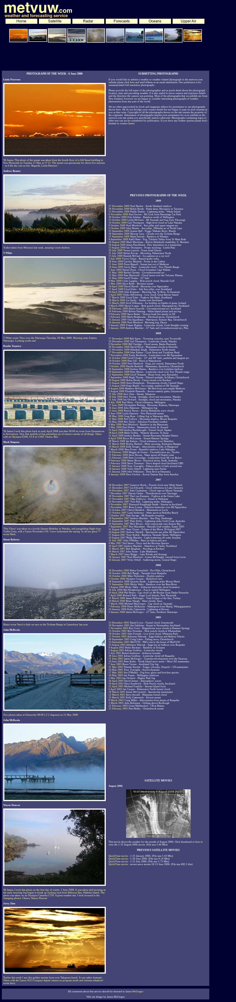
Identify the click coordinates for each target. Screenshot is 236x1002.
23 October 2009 (118, 219)
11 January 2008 (118, 471)
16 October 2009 (118, 222)
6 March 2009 (116, 305)
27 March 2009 (117, 297)
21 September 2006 (119, 584)
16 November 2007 (119, 501)
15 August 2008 (117, 385)
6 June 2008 (115, 413)
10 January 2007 (118, 559)
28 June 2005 (116, 655)
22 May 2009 (116, 275)
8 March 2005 (116, 700)
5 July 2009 (115, 258)
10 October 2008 (118, 363)
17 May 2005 (116, 672)
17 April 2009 (116, 289)
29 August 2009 (117, 242)
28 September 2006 (119, 581)
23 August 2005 (117, 644)
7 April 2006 (115, 595)
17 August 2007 (117, 534)
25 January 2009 (118, 319)
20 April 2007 (116, 546)
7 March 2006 (116, 603)
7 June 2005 (115, 664)
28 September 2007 (119, 518)
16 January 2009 (118, 322)
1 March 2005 (116, 703)
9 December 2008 (118, 344)
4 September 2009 (118, 239)
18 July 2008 (116, 396)
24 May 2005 (116, 669)
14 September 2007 (119, 523)
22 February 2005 (118, 705)
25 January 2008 (118, 466)
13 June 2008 (116, 410)
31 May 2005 (116, 667)
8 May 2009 (115, 280)
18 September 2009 (119, 233)
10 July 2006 (116, 589)
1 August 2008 (116, 391)
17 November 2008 (119, 352)
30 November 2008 (119, 346)
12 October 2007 (118, 512)
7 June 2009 (115, 269)
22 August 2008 (117, 382)
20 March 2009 (117, 300)
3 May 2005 (115, 678)
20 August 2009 (117, 244)
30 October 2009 (118, 217)
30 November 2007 (119, 496)
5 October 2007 (117, 515)
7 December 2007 (118, 493)
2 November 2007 (118, 507)
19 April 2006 (116, 592)
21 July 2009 (116, 253)
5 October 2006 (117, 578)
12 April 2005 (116, 686)
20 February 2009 (118, 311)
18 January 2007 (118, 557)
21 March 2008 (117, 443)
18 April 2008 (116, 432)
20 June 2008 (116, 407)
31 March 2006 (117, 598)
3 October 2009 (117, 228)
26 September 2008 (119, 369)
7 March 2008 (116, 449)
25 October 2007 (118, 510)
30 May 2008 (116, 416)
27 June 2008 (116, 405)
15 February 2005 (118, 708)
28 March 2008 (117, 441)
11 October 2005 (118, 636)
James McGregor (134, 991)
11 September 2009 (119, 236)
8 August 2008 (116, 388)
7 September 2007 (118, 526)
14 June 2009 (116, 267)
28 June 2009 (116, 261)
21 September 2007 (119, 521)
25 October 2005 (118, 631)
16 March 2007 (117, 551)
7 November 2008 (118, 355)
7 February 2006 (118, 606)
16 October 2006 (118, 576)
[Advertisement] (106, 57)
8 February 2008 (118, 460)
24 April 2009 (116, 286)
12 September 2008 (119, 374)
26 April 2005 (116, 680)
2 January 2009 (117, 328)
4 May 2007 (115, 543)
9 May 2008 (115, 424)
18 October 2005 (118, 633)
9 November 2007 (118, 504)
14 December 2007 (119, 490)
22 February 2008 (118, 455)
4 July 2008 (115, 402)
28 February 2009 (118, 308)
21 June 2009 (116, 264)
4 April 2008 (115, 438)
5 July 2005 (115, 653)
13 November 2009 (119, 211)
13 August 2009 (117, 247)
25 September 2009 (119, 231)
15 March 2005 (117, 697)
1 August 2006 (116, 587)
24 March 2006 (117, 600)
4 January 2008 (117, 474)
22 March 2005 (117, 694)
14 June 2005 (116, 661)
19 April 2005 (116, 683)
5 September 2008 (118, 377)
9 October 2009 (117, 225)
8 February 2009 (118, 314)
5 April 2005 (115, 689)
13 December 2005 (119, 622)
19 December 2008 (119, 341)
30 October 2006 (118, 573)
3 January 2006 (117, 612)
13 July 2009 (116, 255)
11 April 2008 (116, 435)
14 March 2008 (117, 446)
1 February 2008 (118, 463)
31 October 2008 (118, 358)
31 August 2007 (117, 529)
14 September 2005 (119, 642)
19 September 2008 (119, 371)
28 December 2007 (119, 485)
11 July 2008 (116, 399)
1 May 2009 (115, 283)
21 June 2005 (116, 658)
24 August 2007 (117, 532)
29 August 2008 (117, 380)
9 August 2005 (116, 647)
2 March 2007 (116, 554)
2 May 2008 (115, 427)
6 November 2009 (118, 214)
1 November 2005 (118, 628)
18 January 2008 (118, 468)
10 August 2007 (117, 537)
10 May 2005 (116, 675)
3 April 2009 (115, 294)
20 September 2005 (119, 639)
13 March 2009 (117, 303)
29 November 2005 (119, 625)
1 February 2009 (118, 316)
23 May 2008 (116, 419)
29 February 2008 (118, 452)
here (132, 82)
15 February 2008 (118, 457)
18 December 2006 (119, 570)
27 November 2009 (119, 206)
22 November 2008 (119, 349)
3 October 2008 (117, 366)
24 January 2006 (118, 609)
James (131, 123)
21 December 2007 (119, 487)
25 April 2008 (116, 430)
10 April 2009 (116, 292)
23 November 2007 (119, 498)
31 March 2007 (117, 548)
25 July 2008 (116, 394)
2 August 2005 (116, 650)
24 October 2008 (118, 360)
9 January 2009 (117, 325)
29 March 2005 (117, 691)
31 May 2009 (116, 272)
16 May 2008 (116, 421)
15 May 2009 (116, 278)
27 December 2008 (119, 338)
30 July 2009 (116, 250)
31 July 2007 (116, 540)
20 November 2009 (119, 208)
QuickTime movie (118, 855)
